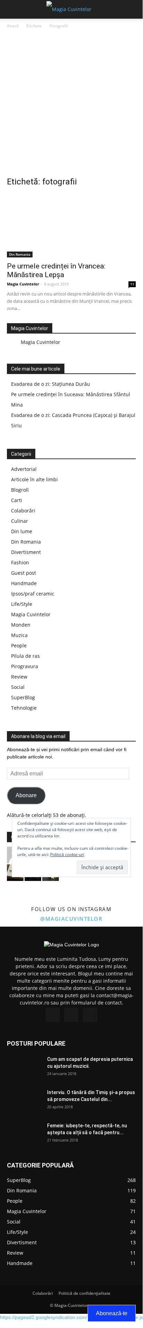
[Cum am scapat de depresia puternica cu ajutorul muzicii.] (24, 1068)
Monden (20, 624)
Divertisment (26, 552)
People (19, 645)
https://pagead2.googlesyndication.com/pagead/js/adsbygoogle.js (71, 1317)
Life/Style (21, 604)
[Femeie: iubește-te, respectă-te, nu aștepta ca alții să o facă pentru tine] (24, 1134)
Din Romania (19, 254)
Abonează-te (111, 1313)
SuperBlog (23, 697)
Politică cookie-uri (67, 854)
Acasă (13, 26)
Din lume (21, 531)
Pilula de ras (25, 656)
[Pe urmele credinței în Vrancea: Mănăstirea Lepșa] (71, 225)
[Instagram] (71, 1015)
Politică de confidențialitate (84, 1293)
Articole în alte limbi (34, 479)
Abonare (26, 795)
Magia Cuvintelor (23, 283)
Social (18, 687)
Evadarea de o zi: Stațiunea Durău (50, 384)
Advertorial (24, 469)
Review (19, 676)
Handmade (24, 583)
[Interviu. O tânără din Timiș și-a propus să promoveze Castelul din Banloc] (24, 1101)
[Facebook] (53, 1015)
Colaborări (23, 510)
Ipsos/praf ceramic (32, 593)
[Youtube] (90, 1015)
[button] (133, 9)
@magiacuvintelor (71, 918)
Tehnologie (24, 707)
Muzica (19, 635)
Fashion (20, 562)
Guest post (23, 573)
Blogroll (20, 489)
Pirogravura (24, 666)
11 (132, 284)
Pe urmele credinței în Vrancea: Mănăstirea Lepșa (56, 270)
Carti (16, 500)
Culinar (19, 521)
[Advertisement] (71, 104)
